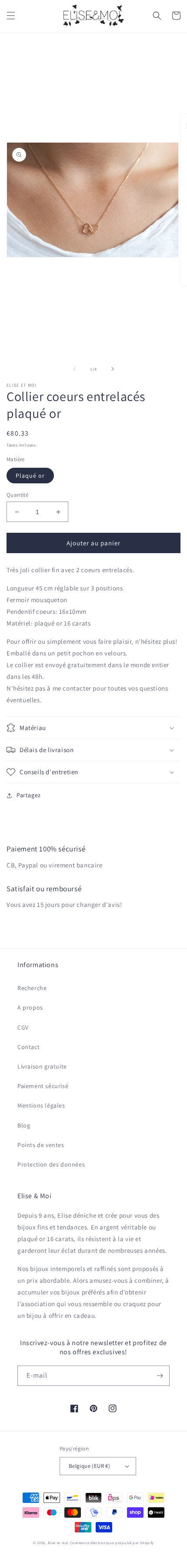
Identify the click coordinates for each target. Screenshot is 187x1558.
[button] (10, 15)
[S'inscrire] (159, 1376)
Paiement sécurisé (42, 1086)
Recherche (32, 988)
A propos (30, 1007)
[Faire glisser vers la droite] (112, 368)
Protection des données (51, 1164)
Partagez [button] (29, 795)
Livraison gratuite (42, 1066)
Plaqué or (30, 475)
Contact (28, 1047)
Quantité (17, 495)
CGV (23, 1027)
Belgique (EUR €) (89, 1466)
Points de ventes (40, 1145)
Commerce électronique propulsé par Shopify (112, 1542)
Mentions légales (41, 1105)
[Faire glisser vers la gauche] (74, 368)
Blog (23, 1125)
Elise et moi (58, 1542)
